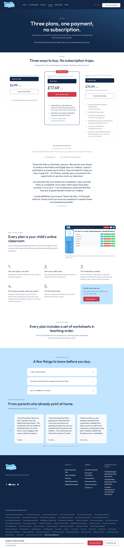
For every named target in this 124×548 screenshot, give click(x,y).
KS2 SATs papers (36, 529)
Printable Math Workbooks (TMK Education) (110, 482)
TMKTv (66, 5)
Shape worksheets (95, 523)
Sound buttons (9, 535)
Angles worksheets (28, 532)
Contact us (88, 487)
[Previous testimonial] (10, 430)
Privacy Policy (89, 478)
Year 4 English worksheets (83, 517)
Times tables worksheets (30, 520)
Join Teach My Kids (91, 470)
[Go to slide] (44, 446)
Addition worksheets (45, 523)
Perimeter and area (58, 532)
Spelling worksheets (82, 526)
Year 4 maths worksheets (84, 514)
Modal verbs (102, 529)
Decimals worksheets (111, 520)
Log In (98, 5)
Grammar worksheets (109, 523)
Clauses (66, 529)
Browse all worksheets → (51, 535)
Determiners (92, 529)
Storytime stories (91, 484)
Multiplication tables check (48, 520)
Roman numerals (86, 532)
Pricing (50, 5)
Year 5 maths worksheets (101, 514)
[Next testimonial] (110, 430)
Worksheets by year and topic (15, 510)
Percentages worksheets (13, 523)
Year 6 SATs (58, 529)
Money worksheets (112, 532)
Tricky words (20, 535)
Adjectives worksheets (67, 526)
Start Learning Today (111, 5)
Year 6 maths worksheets (12, 517)
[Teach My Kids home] (9, 4)
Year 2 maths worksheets (49, 514)
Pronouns (84, 529)
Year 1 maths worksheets (32, 514)
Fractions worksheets (96, 520)
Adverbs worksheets (25, 526)
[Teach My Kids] (10, 467)
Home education (90, 481)
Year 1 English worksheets (30, 517)
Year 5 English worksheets (100, 517)
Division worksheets (82, 520)
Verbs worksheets (52, 526)
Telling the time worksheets (79, 523)
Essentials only (111, 543)
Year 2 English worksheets (47, 517)
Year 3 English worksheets (65, 517)
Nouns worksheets (39, 526)
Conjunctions (75, 529)
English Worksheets (71, 484)
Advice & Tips (58, 5)
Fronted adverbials (11, 526)
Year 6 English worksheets (13, 520)
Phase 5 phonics (24, 529)
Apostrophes (112, 529)
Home (24, 5)
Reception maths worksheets (14, 514)
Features (43, 5)
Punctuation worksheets (12, 532)
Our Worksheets (33, 5)
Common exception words (34, 535)
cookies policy (12, 545)
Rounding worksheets (72, 532)
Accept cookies (95, 543)
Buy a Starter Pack (24, 91)
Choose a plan (90, 299)
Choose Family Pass (100, 96)
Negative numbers (98, 532)
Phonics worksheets (11, 529)
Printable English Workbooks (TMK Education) (110, 474)
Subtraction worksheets (61, 523)
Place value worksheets (30, 523)
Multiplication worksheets (66, 520)
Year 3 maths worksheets (67, 514)
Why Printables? (70, 475)
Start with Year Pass (62, 94)
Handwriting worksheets (97, 526)
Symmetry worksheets (43, 532)
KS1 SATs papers (48, 529)
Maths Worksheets (71, 481)
